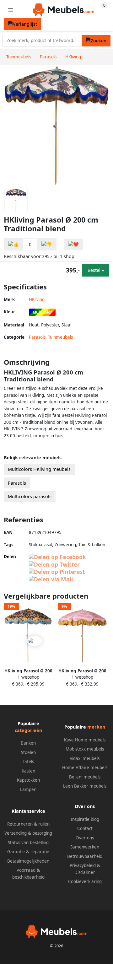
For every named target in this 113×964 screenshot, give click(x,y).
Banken (28, 743)
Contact (85, 828)
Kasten (28, 771)
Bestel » (96, 270)
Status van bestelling (28, 842)
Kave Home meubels (84, 740)
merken (96, 727)
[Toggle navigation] (11, 9)
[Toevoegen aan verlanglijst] (73, 244)
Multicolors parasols (29, 496)
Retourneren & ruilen (28, 824)
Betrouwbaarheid (84, 856)
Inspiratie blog (85, 819)
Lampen (28, 789)
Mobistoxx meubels (85, 749)
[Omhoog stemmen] (13, 244)
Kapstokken (28, 780)
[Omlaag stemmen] (46, 244)
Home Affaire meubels (84, 767)
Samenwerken (84, 847)
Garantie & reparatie (28, 851)
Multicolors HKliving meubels (39, 469)
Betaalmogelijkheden (28, 861)
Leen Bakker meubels (84, 786)
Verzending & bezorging (28, 833)
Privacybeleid (83, 865)
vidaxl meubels (85, 758)
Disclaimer (84, 872)
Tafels (28, 761)
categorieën (28, 730)
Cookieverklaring (85, 881)
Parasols (37, 337)
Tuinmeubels (60, 337)
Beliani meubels (84, 777)
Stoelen (28, 752)
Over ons (85, 838)
